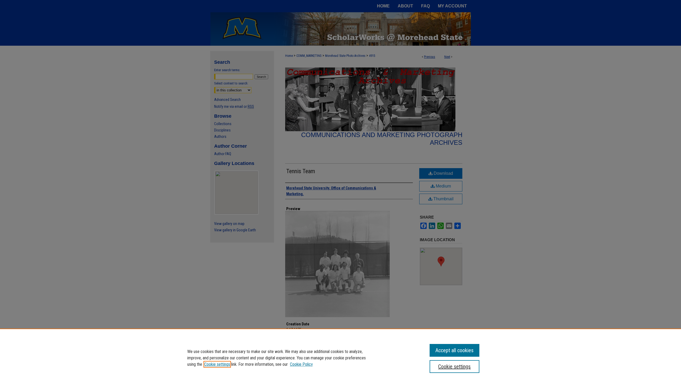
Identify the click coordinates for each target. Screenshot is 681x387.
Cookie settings (217, 364)
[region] (340, 358)
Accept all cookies (454, 350)
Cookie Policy (301, 364)
